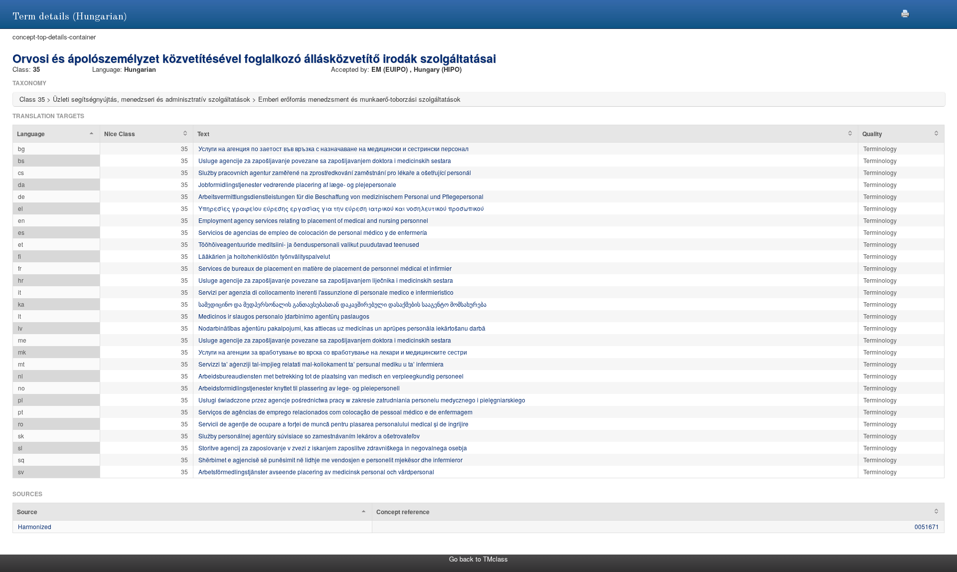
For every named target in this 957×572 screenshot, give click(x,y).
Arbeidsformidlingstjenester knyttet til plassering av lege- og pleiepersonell (299, 387)
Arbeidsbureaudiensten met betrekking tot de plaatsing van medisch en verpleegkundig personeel (331, 376)
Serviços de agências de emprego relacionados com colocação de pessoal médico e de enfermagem (335, 411)
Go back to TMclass (478, 559)
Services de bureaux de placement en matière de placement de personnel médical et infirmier (325, 268)
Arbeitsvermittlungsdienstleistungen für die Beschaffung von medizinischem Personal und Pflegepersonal (340, 196)
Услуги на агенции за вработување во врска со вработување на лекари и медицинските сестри (332, 352)
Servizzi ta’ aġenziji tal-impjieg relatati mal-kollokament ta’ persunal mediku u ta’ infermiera (321, 364)
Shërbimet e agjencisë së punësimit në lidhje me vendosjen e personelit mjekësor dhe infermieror (330, 459)
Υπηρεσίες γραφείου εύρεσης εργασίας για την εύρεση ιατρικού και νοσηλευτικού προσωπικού (341, 208)
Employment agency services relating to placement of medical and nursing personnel (313, 220)
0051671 (927, 526)
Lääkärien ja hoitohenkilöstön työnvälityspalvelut (264, 256)
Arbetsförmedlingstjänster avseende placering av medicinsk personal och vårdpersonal (316, 471)
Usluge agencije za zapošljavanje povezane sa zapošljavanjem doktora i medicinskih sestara (324, 160)
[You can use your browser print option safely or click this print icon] (905, 12)
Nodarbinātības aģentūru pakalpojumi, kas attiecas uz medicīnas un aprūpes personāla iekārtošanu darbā (341, 328)
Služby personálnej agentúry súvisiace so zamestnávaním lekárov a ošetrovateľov (309, 435)
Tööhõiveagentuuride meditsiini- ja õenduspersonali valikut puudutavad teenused (308, 244)
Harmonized (34, 526)
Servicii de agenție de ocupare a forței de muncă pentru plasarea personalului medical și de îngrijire (333, 423)
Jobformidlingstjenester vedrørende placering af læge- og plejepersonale (297, 184)
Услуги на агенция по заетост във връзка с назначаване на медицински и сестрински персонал (333, 148)
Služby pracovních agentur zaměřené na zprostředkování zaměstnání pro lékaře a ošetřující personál (334, 172)
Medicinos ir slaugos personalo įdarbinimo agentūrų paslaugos (283, 316)
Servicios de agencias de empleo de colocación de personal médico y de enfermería (312, 232)
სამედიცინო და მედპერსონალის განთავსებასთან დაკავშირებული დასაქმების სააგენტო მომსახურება (342, 304)
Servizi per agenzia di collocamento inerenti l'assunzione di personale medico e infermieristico (326, 292)
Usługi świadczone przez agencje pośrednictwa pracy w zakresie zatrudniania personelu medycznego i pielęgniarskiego (361, 399)
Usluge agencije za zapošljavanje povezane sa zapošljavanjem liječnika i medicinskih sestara (325, 280)
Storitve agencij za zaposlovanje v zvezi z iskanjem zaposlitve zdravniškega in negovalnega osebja (332, 447)
